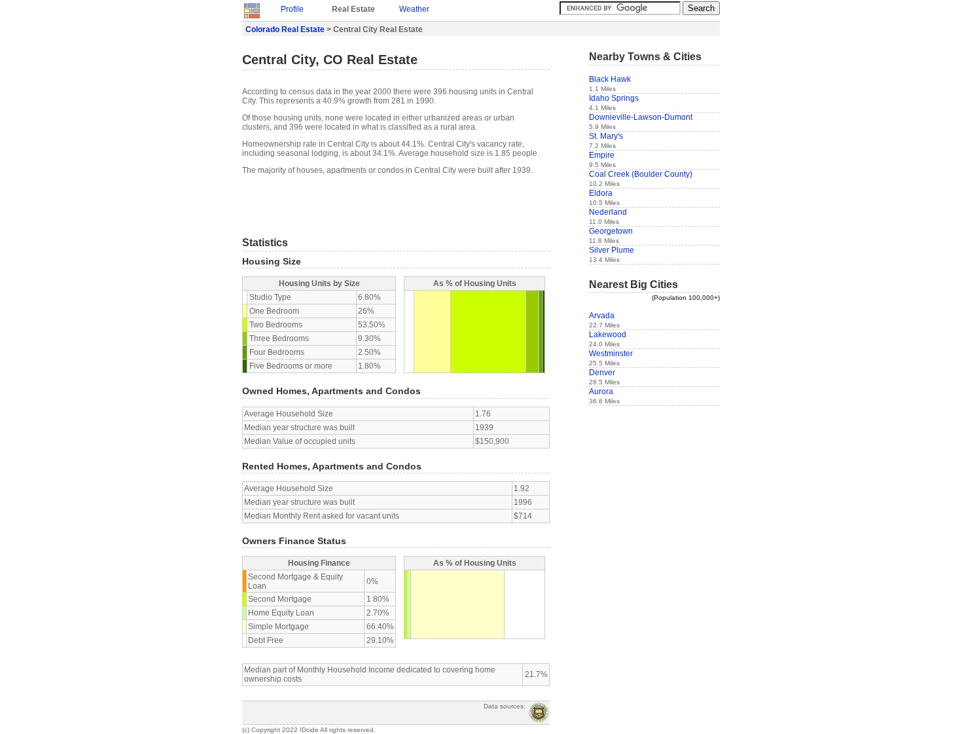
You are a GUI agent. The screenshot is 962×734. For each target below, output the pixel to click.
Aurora (601, 391)
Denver (602, 372)
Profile (292, 9)
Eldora (601, 193)
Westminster (611, 353)
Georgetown (611, 231)
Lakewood (607, 334)
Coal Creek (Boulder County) (640, 174)
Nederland (608, 212)
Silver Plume (611, 250)
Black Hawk (610, 79)
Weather (414, 9)
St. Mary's (606, 136)
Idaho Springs (614, 98)
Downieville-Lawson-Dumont (640, 117)
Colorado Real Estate (285, 29)
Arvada (602, 315)
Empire (602, 155)
